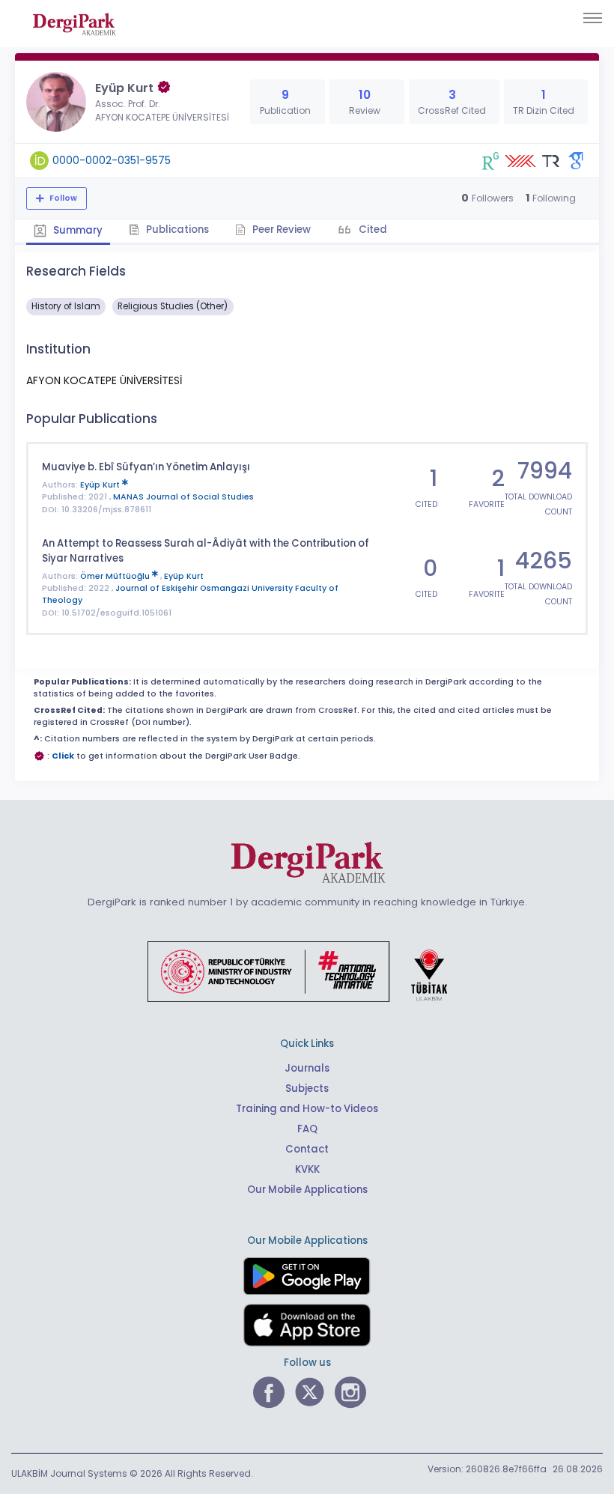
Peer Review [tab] (280, 229)
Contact (307, 1149)
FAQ (307, 1129)
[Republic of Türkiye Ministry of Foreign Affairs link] (307, 970)
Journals (307, 1068)
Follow (62, 198)
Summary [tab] (77, 230)
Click (63, 756)
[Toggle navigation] (593, 18)
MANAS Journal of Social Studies (183, 496)
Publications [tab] (176, 229)
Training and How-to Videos (307, 1109)
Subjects (307, 1088)
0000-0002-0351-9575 (111, 160)
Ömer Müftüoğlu (116, 576)
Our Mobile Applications (307, 1189)
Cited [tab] (371, 229)
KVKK (307, 1169)
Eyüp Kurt (101, 485)
